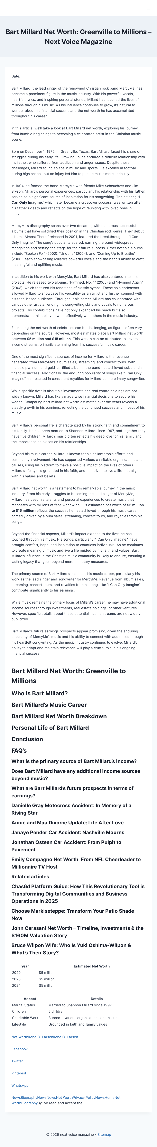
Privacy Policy (84, 1097)
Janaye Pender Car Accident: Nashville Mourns (67, 832)
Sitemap (104, 1134)
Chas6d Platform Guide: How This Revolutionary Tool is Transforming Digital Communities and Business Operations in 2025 (78, 893)
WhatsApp (19, 1085)
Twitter (17, 1061)
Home (109, 1097)
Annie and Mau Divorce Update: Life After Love (67, 823)
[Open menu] (148, 8)
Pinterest (18, 1073)
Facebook (19, 1049)
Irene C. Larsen (40, 1037)
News (16, 1097)
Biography (29, 1097)
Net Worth (19, 1037)
